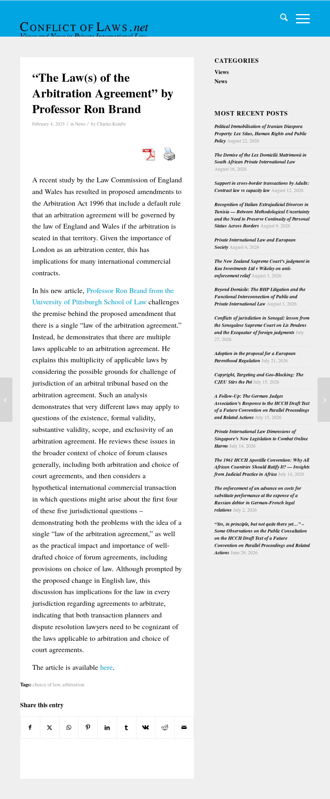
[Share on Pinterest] (87, 727)
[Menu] (299, 18)
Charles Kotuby (111, 124)
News (80, 124)
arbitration (73, 684)
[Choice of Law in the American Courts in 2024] (6, 400)
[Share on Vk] (145, 727)
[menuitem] (280, 18)
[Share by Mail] (184, 727)
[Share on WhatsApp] (69, 727)
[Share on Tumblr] (126, 727)
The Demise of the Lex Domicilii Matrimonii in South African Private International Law (260, 158)
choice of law (46, 684)
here (106, 667)
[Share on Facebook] (30, 727)
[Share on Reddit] (164, 727)
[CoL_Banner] (85, 25)
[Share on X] (49, 727)
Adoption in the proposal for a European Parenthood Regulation (255, 357)
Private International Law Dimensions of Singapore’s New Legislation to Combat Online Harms (261, 438)
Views (221, 72)
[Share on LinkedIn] (107, 727)
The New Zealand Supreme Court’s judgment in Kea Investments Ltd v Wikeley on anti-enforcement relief (262, 268)
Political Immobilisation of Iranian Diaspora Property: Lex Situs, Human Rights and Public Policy (260, 133)
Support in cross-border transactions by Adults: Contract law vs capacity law (261, 187)
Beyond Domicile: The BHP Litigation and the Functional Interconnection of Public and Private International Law (259, 296)
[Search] (280, 18)
